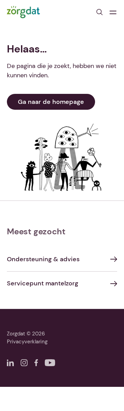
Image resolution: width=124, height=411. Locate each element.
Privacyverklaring (27, 341)
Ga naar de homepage (51, 102)
